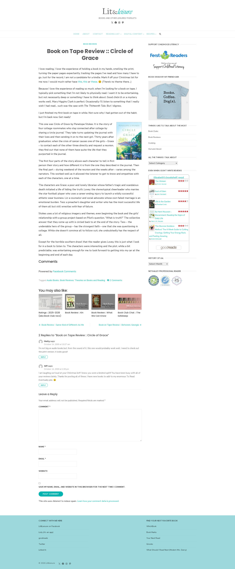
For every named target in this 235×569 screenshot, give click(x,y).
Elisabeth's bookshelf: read (169, 177)
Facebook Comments (64, 271)
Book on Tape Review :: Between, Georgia (119, 325)
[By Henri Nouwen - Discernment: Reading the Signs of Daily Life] (151, 217)
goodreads (43, 538)
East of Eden (160, 191)
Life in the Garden (163, 201)
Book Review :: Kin (74, 312)
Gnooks (149, 544)
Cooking (151, 143)
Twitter (42, 544)
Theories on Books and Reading (90, 280)
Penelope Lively (162, 204)
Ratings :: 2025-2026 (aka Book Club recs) (50, 314)
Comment (44, 406)
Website (43, 471)
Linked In (42, 550)
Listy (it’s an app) (46, 532)
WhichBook (151, 526)
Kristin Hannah (161, 184)
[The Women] (151, 184)
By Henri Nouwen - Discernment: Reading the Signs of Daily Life (170, 215)
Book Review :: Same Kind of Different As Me (62, 325)
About (86, 34)
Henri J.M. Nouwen (157, 221)
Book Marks (151, 532)
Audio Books (53, 280)
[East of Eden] (151, 197)
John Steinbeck (161, 194)
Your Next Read (153, 538)
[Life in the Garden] (151, 207)
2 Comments (116, 280)
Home (76, 34)
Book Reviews (90, 44)
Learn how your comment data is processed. (98, 501)
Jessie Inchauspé (156, 239)
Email (42, 459)
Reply (43, 357)
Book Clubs (153, 131)
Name (42, 446)
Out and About (154, 149)
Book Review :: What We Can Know (101, 314)
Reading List (113, 34)
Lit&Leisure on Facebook (49, 526)
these (94, 81)
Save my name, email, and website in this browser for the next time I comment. (82, 487)
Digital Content (133, 34)
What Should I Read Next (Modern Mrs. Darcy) (166, 550)
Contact (98, 34)
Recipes (150, 34)
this (80, 81)
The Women (160, 181)
